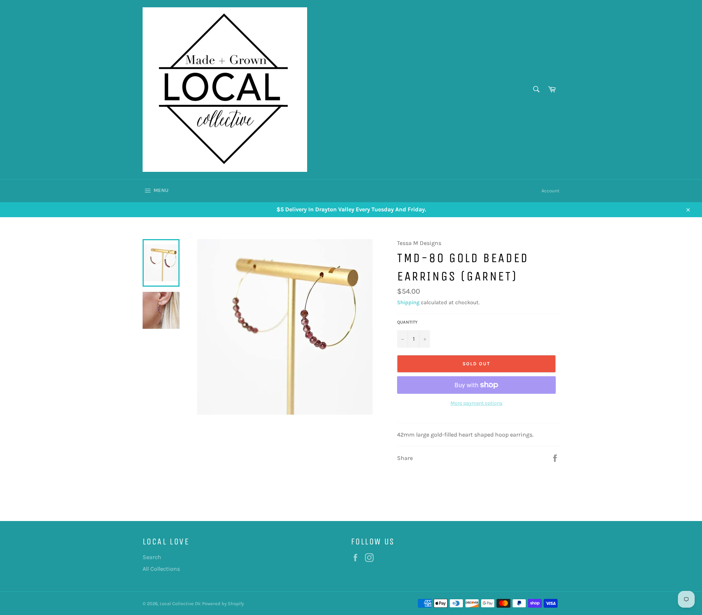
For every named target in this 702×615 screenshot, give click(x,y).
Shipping (408, 302)
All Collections (161, 568)
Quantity (407, 322)
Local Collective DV (180, 603)
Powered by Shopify (223, 603)
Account (550, 190)
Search (152, 557)
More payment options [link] (476, 403)
